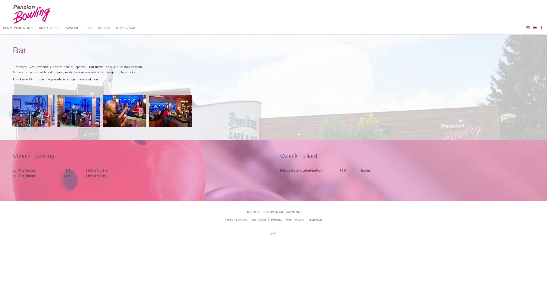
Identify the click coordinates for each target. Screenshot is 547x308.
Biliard (104, 28)
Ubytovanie (49, 28)
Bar (88, 28)
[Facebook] (541, 27)
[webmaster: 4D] (273, 233)
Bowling (72, 28)
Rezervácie (126, 28)
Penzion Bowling (18, 28)
